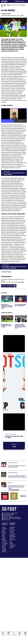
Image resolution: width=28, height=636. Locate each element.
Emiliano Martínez (4, 551)
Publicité (6, 518)
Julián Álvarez (4, 530)
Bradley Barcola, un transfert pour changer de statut (7, 317)
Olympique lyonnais (12, 528)
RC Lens (12, 538)
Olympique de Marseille (13, 536)
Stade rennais (11, 543)
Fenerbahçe (12, 534)
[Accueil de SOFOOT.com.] (4, 1)
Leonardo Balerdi (4, 545)
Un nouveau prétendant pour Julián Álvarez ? (20, 297)
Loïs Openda (5, 543)
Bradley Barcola (4, 533)
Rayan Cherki (3, 536)
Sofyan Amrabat (4, 548)
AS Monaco (12, 545)
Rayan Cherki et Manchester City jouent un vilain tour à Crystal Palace (7, 298)
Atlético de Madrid (12, 547)
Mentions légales (8, 515)
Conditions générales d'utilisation (12, 517)
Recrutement (7, 519)
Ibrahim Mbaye (4, 539)
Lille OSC (12, 532)
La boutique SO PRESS (9, 514)
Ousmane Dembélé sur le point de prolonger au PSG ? (13, 462)
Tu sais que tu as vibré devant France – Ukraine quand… (14, 173)
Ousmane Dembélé (4, 541)
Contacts (15, 513)
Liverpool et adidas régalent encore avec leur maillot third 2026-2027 (21, 318)
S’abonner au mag (19, 1)
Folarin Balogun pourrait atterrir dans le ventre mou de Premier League (13, 482)
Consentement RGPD (16, 518)
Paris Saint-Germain (12, 530)
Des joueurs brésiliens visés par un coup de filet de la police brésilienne (13, 472)
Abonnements (7, 513)
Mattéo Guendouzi (4, 528)
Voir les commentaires (7, 285)
